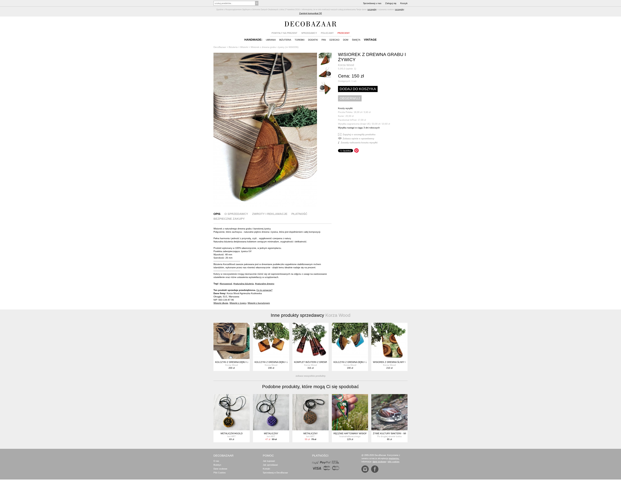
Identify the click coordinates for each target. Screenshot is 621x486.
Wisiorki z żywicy (237, 303)
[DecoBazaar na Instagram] (365, 469)
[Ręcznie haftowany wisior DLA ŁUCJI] (350, 412)
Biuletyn (217, 465)
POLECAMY (327, 33)
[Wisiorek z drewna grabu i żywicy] (265, 130)
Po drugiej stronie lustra (389, 436)
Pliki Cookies (219, 472)
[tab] (216, 213)
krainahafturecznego (349, 436)
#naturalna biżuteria (243, 283)
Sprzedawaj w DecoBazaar (275, 472)
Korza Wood (346, 65)
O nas (216, 461)
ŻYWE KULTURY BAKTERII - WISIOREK (393, 433)
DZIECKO (334, 40)
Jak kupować (269, 461)
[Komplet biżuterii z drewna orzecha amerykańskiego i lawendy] (310, 341)
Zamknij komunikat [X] (310, 13)
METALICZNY (271, 433)
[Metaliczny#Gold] (231, 412)
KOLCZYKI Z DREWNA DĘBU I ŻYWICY (235, 362)
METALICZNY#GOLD (232, 433)
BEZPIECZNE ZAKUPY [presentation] (229, 218)
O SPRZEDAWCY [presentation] (236, 213)
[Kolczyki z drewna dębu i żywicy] (231, 341)
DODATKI (313, 40)
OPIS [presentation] (216, 213)
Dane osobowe (220, 469)
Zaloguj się (390, 3)
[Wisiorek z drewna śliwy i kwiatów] (389, 341)
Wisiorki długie (220, 303)
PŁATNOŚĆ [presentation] (299, 213)
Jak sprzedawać (270, 465)
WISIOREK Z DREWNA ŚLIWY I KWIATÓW (395, 362)
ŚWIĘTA (356, 40)
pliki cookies (393, 461)
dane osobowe (379, 461)
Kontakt (266, 469)
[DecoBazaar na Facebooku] (374, 469)
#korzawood (226, 283)
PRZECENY (344, 33)
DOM (345, 40)
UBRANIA (271, 40)
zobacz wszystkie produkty (311, 376)
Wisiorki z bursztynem (259, 303)
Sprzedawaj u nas (372, 3)
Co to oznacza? (264, 290)
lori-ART (231, 436)
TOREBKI (300, 40)
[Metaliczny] (271, 412)
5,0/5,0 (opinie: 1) (347, 68)
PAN (323, 40)
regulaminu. (394, 458)
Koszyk (404, 3)
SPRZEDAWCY (309, 33)
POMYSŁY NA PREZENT (284, 33)
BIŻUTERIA (285, 40)
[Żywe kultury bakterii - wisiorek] (389, 412)
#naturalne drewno (264, 283)
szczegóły (372, 9)
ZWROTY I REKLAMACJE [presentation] (269, 213)
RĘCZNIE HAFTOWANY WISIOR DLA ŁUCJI (356, 433)
